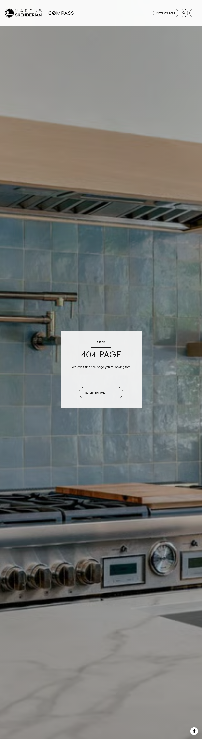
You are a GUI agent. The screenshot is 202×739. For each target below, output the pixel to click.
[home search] (184, 13)
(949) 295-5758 (165, 13)
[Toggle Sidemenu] (193, 13)
